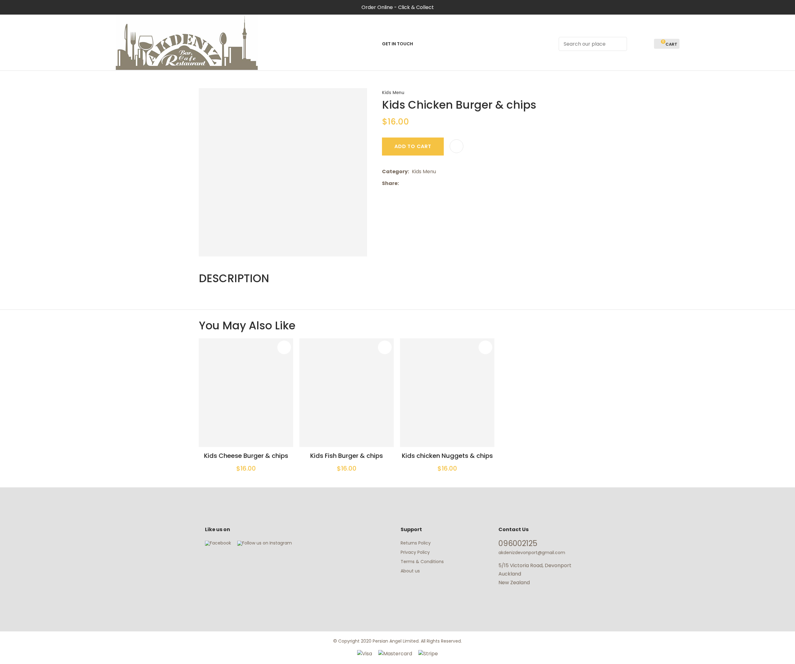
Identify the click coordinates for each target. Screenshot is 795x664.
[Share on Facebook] (403, 183)
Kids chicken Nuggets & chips (447, 455)
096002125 (517, 543)
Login (635, 44)
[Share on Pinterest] (430, 183)
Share (390, 183)
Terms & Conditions (422, 561)
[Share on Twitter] (411, 183)
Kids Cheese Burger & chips (246, 455)
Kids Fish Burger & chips (346, 455)
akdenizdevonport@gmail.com (531, 552)
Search (619, 44)
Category (395, 171)
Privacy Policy (415, 552)
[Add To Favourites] (456, 146)
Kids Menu (393, 93)
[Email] (420, 183)
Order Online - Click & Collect (397, 7)
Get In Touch (397, 44)
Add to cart (412, 146)
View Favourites (646, 44)
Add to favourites (284, 347)
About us (410, 571)
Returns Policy (416, 543)
